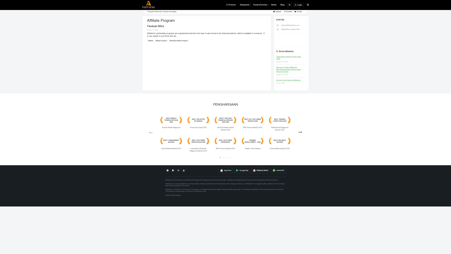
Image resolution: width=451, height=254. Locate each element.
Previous (150, 132)
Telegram (278, 11)
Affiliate (150, 41)
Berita (273, 5)
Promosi (232, 5)
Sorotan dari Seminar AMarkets (288, 80)
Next (301, 133)
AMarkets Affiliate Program (178, 41)
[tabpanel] (225, 136)
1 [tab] (220, 157)
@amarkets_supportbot (290, 29)
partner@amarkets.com (290, 25)
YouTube (299, 11)
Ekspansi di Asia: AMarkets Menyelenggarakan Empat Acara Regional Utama (288, 70)
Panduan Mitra (155, 26)
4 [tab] (230, 157)
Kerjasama (244, 5)
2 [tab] (223, 157)
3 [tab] (227, 157)
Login (299, 5)
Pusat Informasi (260, 5)
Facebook (289, 11)
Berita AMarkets (286, 51)
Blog (282, 5)
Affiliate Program (161, 41)
